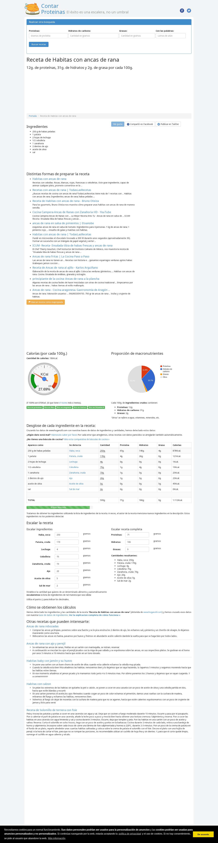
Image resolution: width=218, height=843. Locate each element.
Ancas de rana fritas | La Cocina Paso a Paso (60, 256)
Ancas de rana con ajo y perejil (46, 643)
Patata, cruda (75, 456)
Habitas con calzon (39, 684)
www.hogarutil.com (152, 612)
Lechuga (73, 461)
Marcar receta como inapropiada (47, 302)
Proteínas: (34, 30)
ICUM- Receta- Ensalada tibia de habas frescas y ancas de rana (72, 245)
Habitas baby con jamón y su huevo (49, 660)
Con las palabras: (165, 30)
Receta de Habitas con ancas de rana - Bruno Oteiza (65, 201)
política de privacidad (130, 833)
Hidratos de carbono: (79, 30)
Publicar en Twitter (169, 124)
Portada (33, 115)
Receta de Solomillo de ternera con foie (52, 710)
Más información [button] (56, 838)
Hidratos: (116, 542)
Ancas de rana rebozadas (43, 626)
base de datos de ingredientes (53, 615)
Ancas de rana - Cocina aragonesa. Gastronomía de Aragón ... (71, 290)
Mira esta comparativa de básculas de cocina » (86, 439)
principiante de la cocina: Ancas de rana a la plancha (65, 278)
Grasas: (123, 30)
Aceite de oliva (76, 483)
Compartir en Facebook (141, 124)
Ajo (71, 478)
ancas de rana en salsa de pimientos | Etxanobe (63, 223)
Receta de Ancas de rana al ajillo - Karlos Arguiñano (65, 267)
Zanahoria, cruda (77, 472)
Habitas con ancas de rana (49, 179)
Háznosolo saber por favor (64, 434)
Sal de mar (74, 489)
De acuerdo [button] (203, 834)
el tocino (63, 402)
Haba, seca (74, 450)
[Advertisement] (51, 92)
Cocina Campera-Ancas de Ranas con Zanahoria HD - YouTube (71, 212)
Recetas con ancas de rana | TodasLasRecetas (61, 190)
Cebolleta (73, 467)
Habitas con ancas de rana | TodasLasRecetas (61, 234)
